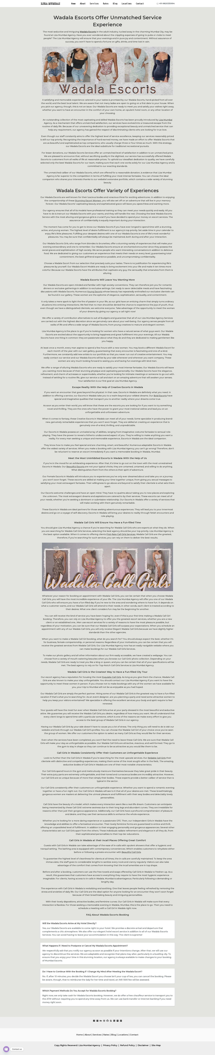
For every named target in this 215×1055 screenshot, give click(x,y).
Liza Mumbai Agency (89, 1045)
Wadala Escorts (88, 32)
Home (73, 3)
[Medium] (118, 1021)
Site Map (156, 1045)
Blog (115, 3)
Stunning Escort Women (88, 200)
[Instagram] (97, 1021)
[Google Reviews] (111, 1021)
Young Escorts (94, 291)
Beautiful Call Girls (131, 852)
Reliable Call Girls (157, 758)
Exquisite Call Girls (111, 677)
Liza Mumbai (165, 120)
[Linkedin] (114, 1021)
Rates (106, 3)
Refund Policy (127, 1045)
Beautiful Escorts (75, 466)
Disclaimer (143, 1045)
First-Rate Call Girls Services (120, 534)
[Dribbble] (104, 1021)
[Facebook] (94, 1021)
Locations (127, 3)
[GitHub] (107, 1021)
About (83, 3)
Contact (140, 3)
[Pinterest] (121, 1021)
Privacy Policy (110, 1045)
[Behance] (101, 1021)
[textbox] (107, 510)
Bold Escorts (160, 395)
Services (94, 3)
